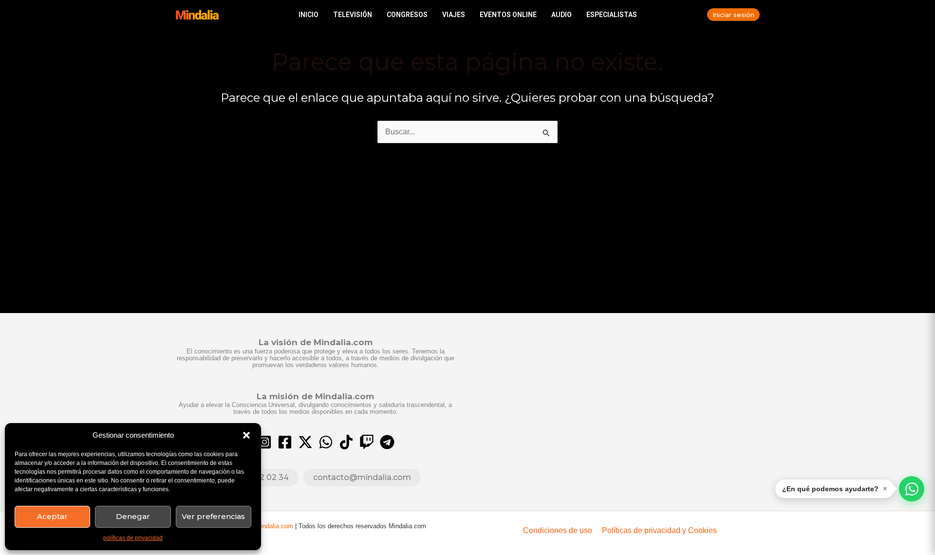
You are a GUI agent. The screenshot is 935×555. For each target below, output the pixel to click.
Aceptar (52, 516)
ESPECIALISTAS (611, 14)
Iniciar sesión (733, 14)
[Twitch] (366, 442)
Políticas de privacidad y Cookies (659, 530)
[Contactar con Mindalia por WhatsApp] (911, 488)
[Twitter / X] (305, 442)
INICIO (308, 14)
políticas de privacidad (133, 538)
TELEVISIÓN (352, 14)
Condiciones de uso (557, 530)
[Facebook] (285, 442)
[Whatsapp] (325, 442)
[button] (246, 435)
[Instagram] (264, 442)
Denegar (133, 516)
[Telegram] (387, 442)
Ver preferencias (213, 516)
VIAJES (453, 14)
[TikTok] (346, 442)
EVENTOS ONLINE (508, 14)
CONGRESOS (407, 14)
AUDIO (561, 14)
